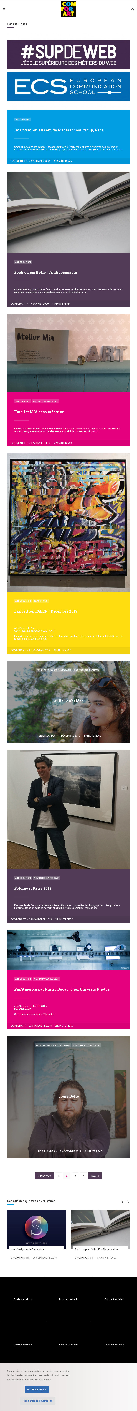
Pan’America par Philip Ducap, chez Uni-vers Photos (62, 989)
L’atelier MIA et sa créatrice (39, 411)
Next (94, 1176)
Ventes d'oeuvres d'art (45, 401)
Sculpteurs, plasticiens (86, 1045)
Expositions (40, 601)
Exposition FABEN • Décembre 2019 (45, 611)
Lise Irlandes (19, 161)
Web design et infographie (27, 1249)
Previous (45, 1176)
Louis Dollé (68, 1096)
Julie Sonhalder (68, 700)
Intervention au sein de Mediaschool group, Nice (58, 130)
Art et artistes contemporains (54, 670)
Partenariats (22, 120)
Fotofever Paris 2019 (33, 888)
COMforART (18, 303)
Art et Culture (23, 262)
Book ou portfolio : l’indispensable (45, 272)
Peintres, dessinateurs (86, 670)
